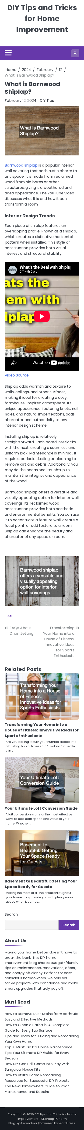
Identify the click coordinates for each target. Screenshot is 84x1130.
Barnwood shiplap (21, 165)
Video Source (17, 375)
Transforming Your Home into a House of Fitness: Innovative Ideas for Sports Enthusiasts (42, 730)
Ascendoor (28, 1123)
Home (8, 616)
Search (11, 914)
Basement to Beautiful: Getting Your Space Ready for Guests (41, 884)
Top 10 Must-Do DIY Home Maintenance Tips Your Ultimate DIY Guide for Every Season (39, 1053)
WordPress (67, 1123)
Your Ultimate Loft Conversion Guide (41, 808)
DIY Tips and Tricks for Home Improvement (42, 19)
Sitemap (47, 1119)
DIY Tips (47, 100)
